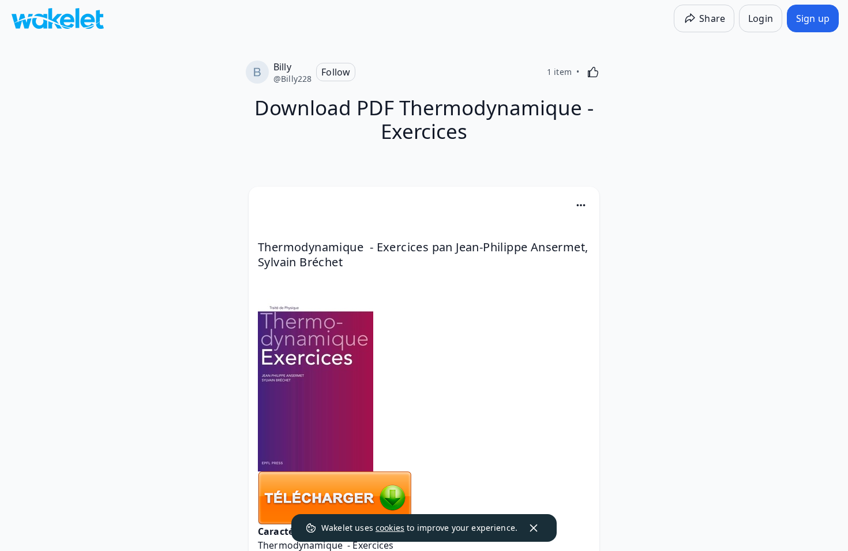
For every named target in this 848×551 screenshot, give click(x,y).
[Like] (593, 72)
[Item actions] (581, 205)
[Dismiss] (533, 528)
